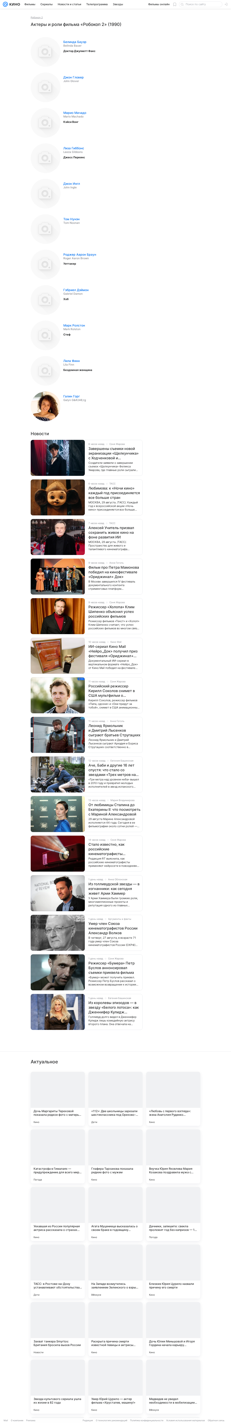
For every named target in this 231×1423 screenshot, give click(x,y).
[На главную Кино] (14, 4)
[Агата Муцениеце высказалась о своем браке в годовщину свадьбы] (115, 1214)
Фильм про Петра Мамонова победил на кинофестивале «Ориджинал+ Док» (113, 572)
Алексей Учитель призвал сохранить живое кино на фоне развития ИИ (111, 532)
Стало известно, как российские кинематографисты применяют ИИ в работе (109, 849)
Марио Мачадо (74, 113)
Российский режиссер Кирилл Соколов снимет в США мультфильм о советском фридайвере (111, 691)
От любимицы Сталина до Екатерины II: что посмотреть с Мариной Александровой (114, 809)
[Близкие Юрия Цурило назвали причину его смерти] (173, 1272)
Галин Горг (71, 396)
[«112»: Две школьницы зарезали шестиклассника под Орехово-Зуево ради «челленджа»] (115, 1099)
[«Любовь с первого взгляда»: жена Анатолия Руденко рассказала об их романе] (173, 1099)
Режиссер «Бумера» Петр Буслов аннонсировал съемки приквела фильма (111, 968)
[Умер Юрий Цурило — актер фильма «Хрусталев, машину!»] (115, 1387)
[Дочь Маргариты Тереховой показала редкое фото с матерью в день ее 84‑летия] (58, 1099)
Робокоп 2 (37, 17)
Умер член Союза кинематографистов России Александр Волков (113, 928)
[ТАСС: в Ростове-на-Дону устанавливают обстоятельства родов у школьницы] (58, 1272)
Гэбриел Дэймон (76, 290)
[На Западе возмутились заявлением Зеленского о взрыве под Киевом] (115, 1272)
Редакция (88, 1420)
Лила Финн (71, 361)
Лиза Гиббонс (73, 148)
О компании (17, 1420)
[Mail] (5, 4)
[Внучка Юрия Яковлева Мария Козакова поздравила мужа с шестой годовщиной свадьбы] (173, 1156)
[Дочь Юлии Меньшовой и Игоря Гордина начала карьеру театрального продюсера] (173, 1329)
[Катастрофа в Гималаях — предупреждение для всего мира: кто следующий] (58, 1156)
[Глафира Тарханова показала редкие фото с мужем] (115, 1156)
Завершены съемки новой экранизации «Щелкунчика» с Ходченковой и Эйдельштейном (113, 453)
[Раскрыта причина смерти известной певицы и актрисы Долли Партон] (115, 1329)
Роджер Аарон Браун (79, 254)
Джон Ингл (71, 183)
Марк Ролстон (74, 325)
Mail (6, 1420)
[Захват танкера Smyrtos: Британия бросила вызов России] (58, 1329)
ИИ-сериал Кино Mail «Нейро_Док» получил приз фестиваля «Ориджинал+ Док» (113, 651)
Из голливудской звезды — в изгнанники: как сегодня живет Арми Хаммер (114, 889)
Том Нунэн (71, 219)
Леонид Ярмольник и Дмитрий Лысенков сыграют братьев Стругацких (114, 730)
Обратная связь (216, 1420)
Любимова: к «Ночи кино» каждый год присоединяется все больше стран (114, 493)
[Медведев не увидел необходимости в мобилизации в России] (173, 1387)
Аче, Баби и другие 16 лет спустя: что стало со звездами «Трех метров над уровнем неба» (113, 770)
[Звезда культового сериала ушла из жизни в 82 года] (58, 1387)
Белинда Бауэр (74, 42)
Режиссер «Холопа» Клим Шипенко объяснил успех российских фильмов (111, 611)
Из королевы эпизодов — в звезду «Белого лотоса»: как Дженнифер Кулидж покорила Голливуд (113, 1007)
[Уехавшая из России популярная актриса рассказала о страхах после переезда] (58, 1214)
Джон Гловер (73, 77)
